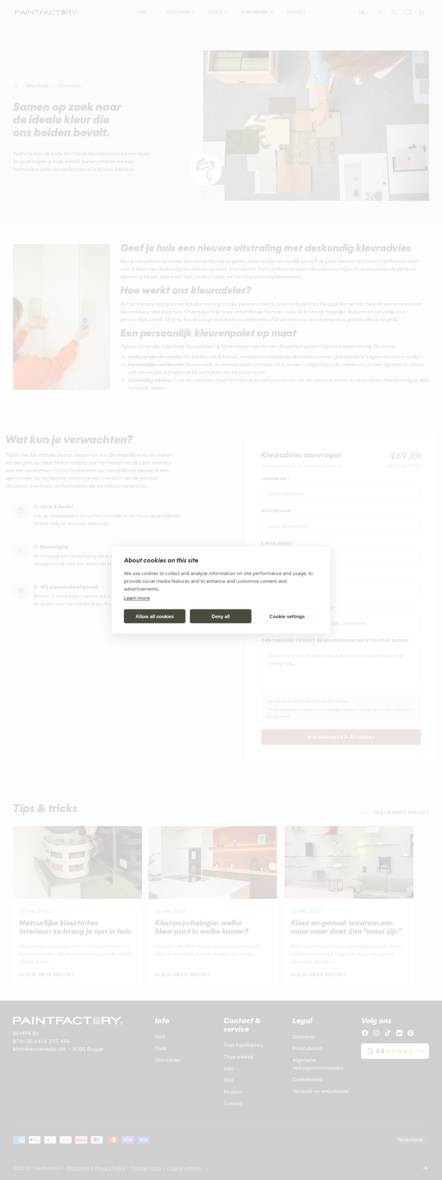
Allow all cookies (155, 616)
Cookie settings (287, 616)
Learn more (137, 598)
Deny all (221, 616)
